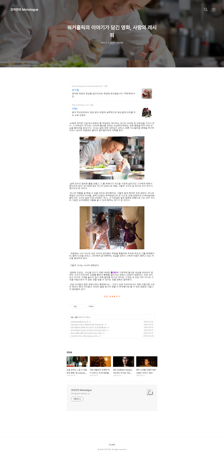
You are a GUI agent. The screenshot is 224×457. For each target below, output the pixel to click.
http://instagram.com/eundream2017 (87, 86)
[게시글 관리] (82, 307)
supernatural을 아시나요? (80, 322)
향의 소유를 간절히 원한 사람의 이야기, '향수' (86, 333)
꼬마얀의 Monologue (24, 9)
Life (72, 317)
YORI (74, 108)
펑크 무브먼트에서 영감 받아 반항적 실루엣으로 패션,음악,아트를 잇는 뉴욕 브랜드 (104, 113)
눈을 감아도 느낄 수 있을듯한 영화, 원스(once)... (87, 324)
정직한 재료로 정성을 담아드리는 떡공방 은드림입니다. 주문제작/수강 (103, 95)
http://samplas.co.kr (80, 105)
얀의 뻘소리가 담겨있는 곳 (80, 394)
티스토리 (112, 445)
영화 (76, 317)
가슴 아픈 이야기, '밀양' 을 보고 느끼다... (85, 336)
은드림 (75, 89)
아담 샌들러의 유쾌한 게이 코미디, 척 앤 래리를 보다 (89, 327)
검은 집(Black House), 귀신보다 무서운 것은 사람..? (88, 330)
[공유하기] (79, 307)
